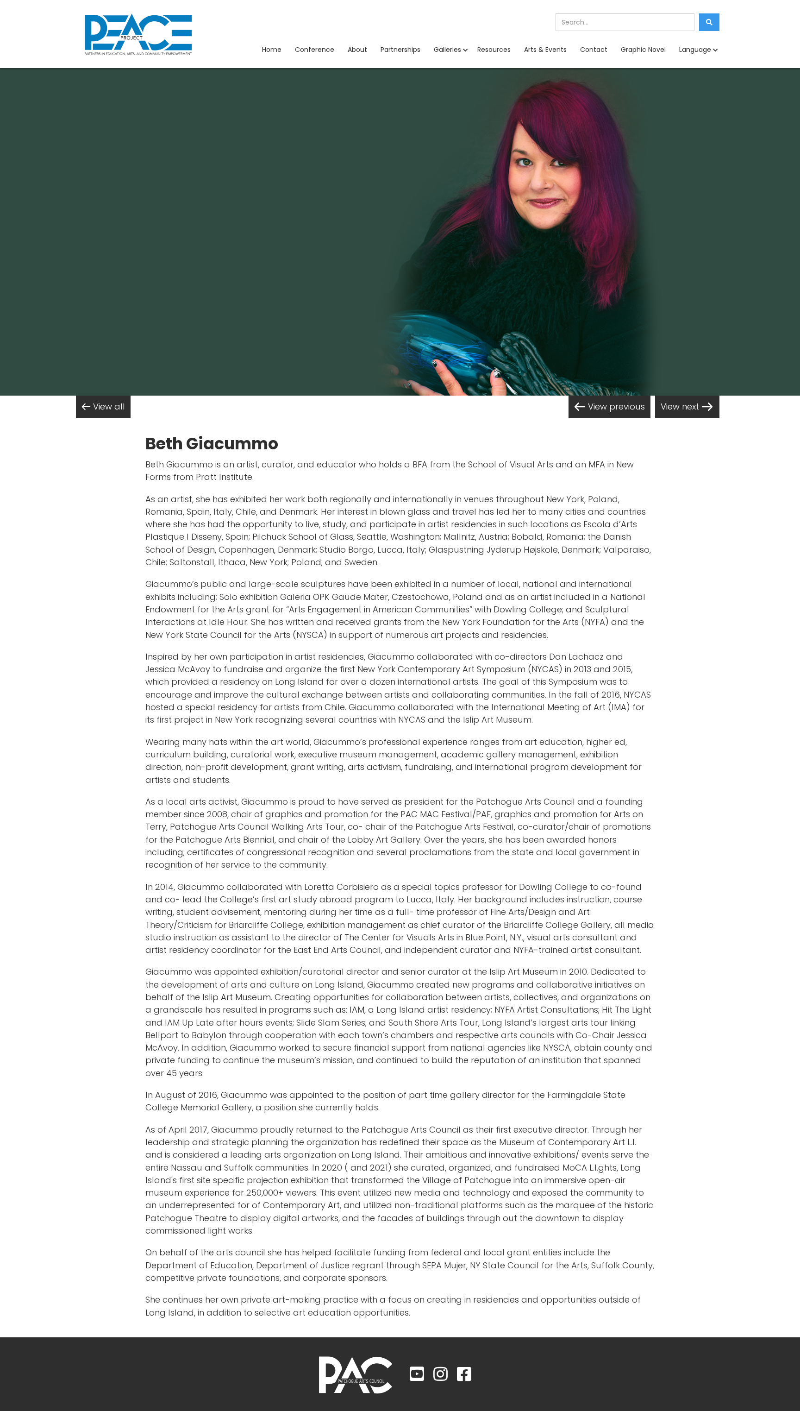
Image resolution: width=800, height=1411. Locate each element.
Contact (593, 49)
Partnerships (400, 49)
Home (271, 49)
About (357, 49)
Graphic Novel (643, 49)
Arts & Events (545, 49)
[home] (138, 34)
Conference (314, 49)
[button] (448, 50)
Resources (494, 49)
